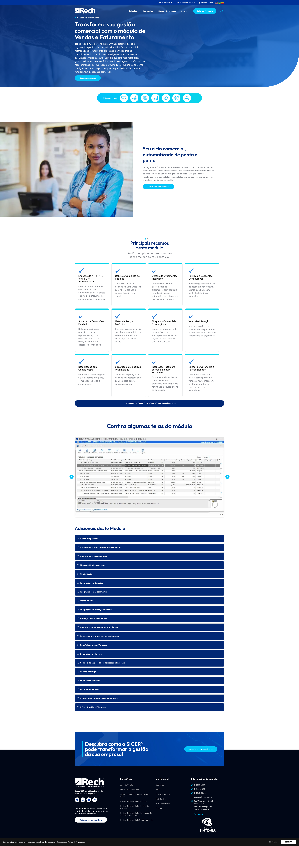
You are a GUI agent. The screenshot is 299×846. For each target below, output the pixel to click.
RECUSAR (273, 842)
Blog (158, 789)
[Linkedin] (88, 799)
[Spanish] (222, 2)
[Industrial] (145, 98)
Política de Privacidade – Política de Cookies (134, 807)
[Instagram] (83, 799)
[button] (71, 477)
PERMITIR (288, 842)
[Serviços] (176, 98)
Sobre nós (160, 785)
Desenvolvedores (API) (129, 789)
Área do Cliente (126, 785)
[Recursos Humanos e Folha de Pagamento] (166, 98)
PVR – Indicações (163, 803)
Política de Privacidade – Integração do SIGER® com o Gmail (136, 814)
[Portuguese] (219, 2)
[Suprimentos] (187, 98)
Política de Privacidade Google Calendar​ (136, 820)
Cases (161, 11)
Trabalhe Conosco (163, 799)
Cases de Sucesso (163, 794)
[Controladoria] (134, 98)
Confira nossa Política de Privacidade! (70, 842)
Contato (159, 808)
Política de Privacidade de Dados (133, 801)
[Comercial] (124, 98)
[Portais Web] (155, 98)
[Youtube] (94, 799)
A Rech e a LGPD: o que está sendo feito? (134, 795)
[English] (216, 2)
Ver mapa (198, 814)
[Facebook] (77, 799)
